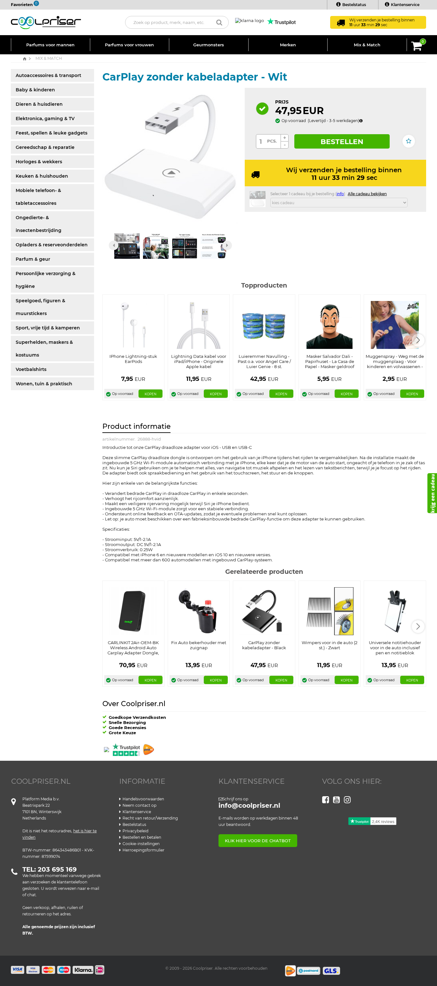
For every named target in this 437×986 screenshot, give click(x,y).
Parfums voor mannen (50, 44)
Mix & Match (367, 44)
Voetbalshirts (31, 369)
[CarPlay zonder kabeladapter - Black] (264, 610)
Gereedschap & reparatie (45, 147)
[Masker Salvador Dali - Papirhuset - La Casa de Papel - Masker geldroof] (329, 324)
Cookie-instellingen (141, 843)
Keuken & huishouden (42, 176)
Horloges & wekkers (39, 162)
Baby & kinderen (35, 90)
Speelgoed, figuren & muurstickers (40, 307)
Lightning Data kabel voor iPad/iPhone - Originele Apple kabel (198, 361)
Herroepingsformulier (143, 850)
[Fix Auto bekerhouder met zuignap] (199, 610)
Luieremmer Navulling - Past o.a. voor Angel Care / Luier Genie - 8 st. (264, 361)
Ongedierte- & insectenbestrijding (38, 224)
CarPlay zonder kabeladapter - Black (264, 645)
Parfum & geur (33, 259)
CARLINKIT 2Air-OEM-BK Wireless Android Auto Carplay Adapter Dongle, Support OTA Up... (133, 650)
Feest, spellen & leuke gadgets (51, 133)
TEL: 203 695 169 (49, 869)
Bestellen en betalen (142, 837)
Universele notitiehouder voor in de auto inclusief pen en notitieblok (395, 647)
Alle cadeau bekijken (367, 193)
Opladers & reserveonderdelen (52, 245)
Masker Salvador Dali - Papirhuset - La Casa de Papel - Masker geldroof (329, 361)
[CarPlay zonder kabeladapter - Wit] (170, 155)
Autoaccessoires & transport (48, 75)
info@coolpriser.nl (249, 805)
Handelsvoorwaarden (143, 799)
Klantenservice (405, 4)
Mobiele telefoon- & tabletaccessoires (38, 197)
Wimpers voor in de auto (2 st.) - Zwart (329, 645)
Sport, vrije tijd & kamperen (48, 328)
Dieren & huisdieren (39, 104)
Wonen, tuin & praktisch (44, 384)
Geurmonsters (208, 44)
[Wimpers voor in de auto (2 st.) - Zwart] (330, 610)
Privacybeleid (135, 830)
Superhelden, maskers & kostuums (44, 348)
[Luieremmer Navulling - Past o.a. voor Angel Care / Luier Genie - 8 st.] (264, 324)
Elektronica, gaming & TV (45, 118)
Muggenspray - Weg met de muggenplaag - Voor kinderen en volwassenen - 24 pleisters (395, 364)
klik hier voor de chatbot (258, 840)
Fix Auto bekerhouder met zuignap (198, 645)
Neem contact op (139, 805)
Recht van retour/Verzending (150, 818)
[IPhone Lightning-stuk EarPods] (133, 324)
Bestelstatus (354, 4)
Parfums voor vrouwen (129, 44)
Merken (288, 44)
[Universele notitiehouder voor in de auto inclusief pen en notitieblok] (395, 610)
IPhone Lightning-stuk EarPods (133, 359)
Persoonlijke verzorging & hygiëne (45, 280)
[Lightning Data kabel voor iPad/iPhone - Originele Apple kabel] (199, 324)
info (340, 193)
